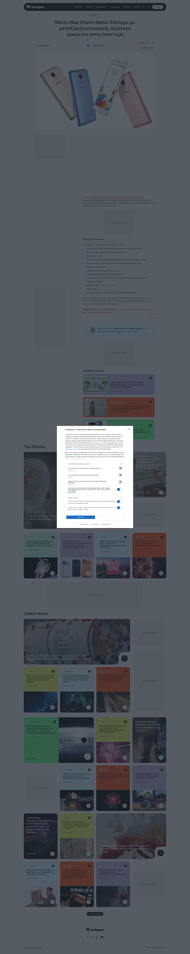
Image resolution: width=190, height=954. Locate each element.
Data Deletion (84, 524)
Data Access (95, 524)
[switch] (119, 468)
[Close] (129, 430)
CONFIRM (80, 517)
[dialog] (95, 477)
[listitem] (95, 464)
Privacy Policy (106, 524)
